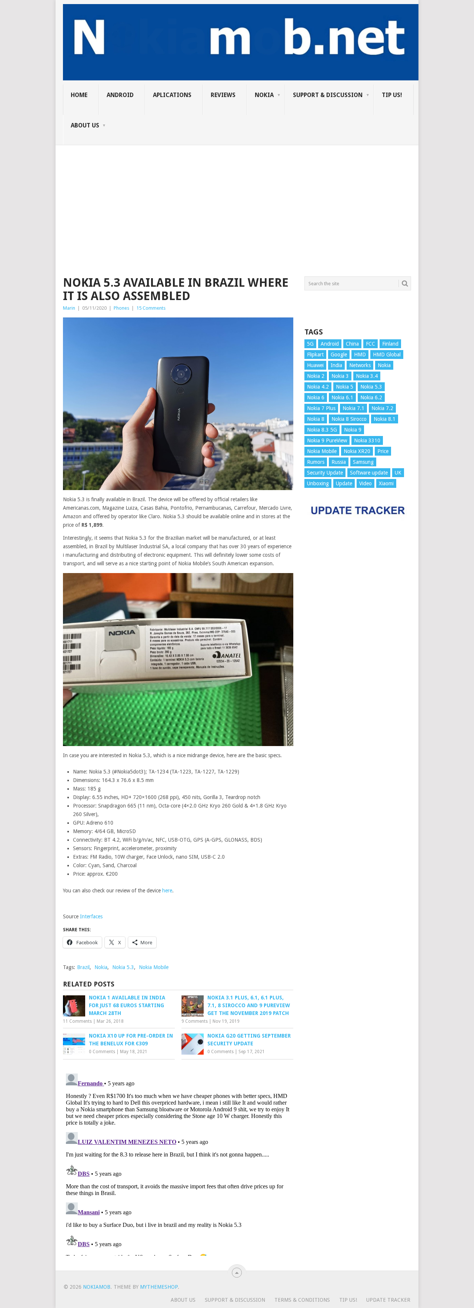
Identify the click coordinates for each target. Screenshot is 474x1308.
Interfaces (91, 916)
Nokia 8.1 (384, 419)
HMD (360, 354)
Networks (360, 365)
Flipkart (315, 354)
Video (365, 483)
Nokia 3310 (367, 440)
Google (339, 354)
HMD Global (387, 354)
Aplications (172, 95)
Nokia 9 (352, 430)
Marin (69, 308)
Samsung (363, 462)
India (336, 365)
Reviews (223, 95)
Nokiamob (96, 1287)
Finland (390, 344)
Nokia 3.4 (367, 376)
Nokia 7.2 (382, 408)
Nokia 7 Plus (321, 408)
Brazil (83, 967)
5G (310, 344)
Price (382, 451)
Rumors (315, 462)
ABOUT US (85, 125)
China (352, 344)
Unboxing (318, 483)
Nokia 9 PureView (327, 440)
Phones (121, 308)
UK (398, 473)
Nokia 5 (344, 387)
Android (120, 95)
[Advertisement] (237, 197)
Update (344, 483)
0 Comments (102, 1051)
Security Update (325, 473)
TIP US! (392, 95)
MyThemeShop (159, 1287)
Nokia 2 (315, 376)
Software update (369, 473)
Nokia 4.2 (318, 387)
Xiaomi (386, 483)
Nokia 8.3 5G (322, 430)
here (167, 890)
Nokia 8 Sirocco (349, 419)
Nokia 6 (315, 397)
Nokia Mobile (153, 967)
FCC (370, 344)
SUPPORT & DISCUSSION (328, 95)
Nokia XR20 (357, 451)
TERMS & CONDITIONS (302, 1300)
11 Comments (77, 1021)
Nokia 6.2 (371, 397)
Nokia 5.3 (123, 967)
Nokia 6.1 (342, 397)
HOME (79, 95)
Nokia (264, 95)
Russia (338, 462)
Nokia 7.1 (353, 408)
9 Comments (194, 1021)
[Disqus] (178, 1163)
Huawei (315, 365)
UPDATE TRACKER (388, 1300)
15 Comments (151, 308)
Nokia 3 (340, 376)
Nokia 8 (315, 419)
